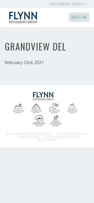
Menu (77, 17)
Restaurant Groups (67, 4)
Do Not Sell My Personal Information (59, 138)
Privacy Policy (28, 137)
